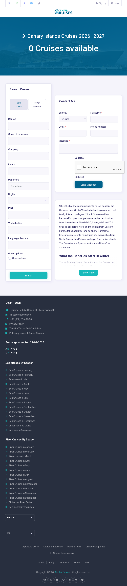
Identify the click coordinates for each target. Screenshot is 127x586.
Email (62, 126)
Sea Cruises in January (21, 370)
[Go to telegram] (76, 579)
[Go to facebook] (44, 579)
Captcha (79, 158)
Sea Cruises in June (19, 393)
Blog (51, 562)
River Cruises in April (19, 461)
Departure (13, 179)
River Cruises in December (22, 497)
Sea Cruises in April (19, 384)
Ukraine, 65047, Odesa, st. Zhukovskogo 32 (32, 310)
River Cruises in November (22, 493)
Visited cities (15, 223)
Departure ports (30, 546)
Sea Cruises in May (18, 388)
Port (10, 208)
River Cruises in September (23, 484)
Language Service (18, 238)
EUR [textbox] (9, 533)
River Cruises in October (21, 488)
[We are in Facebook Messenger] (31, 3)
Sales (41, 562)
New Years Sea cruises (21, 430)
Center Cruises (62, 572)
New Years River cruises (21, 507)
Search (28, 275)
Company (13, 149)
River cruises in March (20, 456)
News (77, 562)
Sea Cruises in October (20, 411)
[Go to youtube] (57, 579)
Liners (11, 164)
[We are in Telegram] (24, 3)
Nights (11, 194)
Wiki (87, 562)
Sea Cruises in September (22, 407)
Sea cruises (18, 104)
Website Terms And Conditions (25, 328)
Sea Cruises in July (18, 398)
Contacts (64, 562)
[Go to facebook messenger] (82, 579)
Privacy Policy (16, 324)
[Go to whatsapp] (70, 579)
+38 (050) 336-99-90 (21, 319)
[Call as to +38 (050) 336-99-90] (39, 3)
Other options (15, 253)
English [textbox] (11, 517)
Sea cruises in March (19, 379)
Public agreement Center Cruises (26, 333)
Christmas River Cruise (20, 502)
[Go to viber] (63, 579)
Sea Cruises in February (21, 375)
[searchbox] (10, 128)
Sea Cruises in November (22, 416)
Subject (63, 112)
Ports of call (74, 546)
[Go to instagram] (51, 579)
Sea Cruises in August (20, 402)
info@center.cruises (20, 314)
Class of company (18, 134)
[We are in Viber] (9, 3)
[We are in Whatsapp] (17, 3)
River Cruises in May (19, 465)
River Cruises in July (19, 474)
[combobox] (28, 126)
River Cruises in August (21, 479)
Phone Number (98, 126)
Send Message (89, 184)
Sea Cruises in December (22, 421)
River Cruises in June (19, 470)
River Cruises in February (21, 451)
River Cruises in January (21, 447)
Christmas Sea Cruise (20, 425)
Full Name (96, 112)
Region (12, 119)
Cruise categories (53, 546)
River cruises (37, 104)
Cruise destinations (63, 553)
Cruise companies (95, 546)
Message (64, 140)
